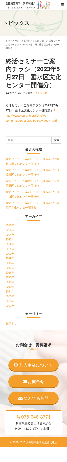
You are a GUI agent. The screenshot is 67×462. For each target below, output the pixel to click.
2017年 (10, 268)
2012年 (10, 287)
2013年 (10, 282)
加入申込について (36, 365)
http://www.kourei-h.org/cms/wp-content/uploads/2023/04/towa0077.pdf (31, 118)
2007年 (10, 306)
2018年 (10, 263)
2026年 (10, 225)
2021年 (10, 249)
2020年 (10, 253)
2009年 (10, 296)
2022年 (10, 244)
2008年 (10, 301)
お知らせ (39, 40)
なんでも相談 (36, 398)
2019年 (10, 258)
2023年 (10, 239)
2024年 (10, 235)
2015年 (10, 277)
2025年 (10, 230)
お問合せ (36, 381)
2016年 (10, 272)
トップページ (12, 40)
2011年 (10, 291)
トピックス (27, 40)
